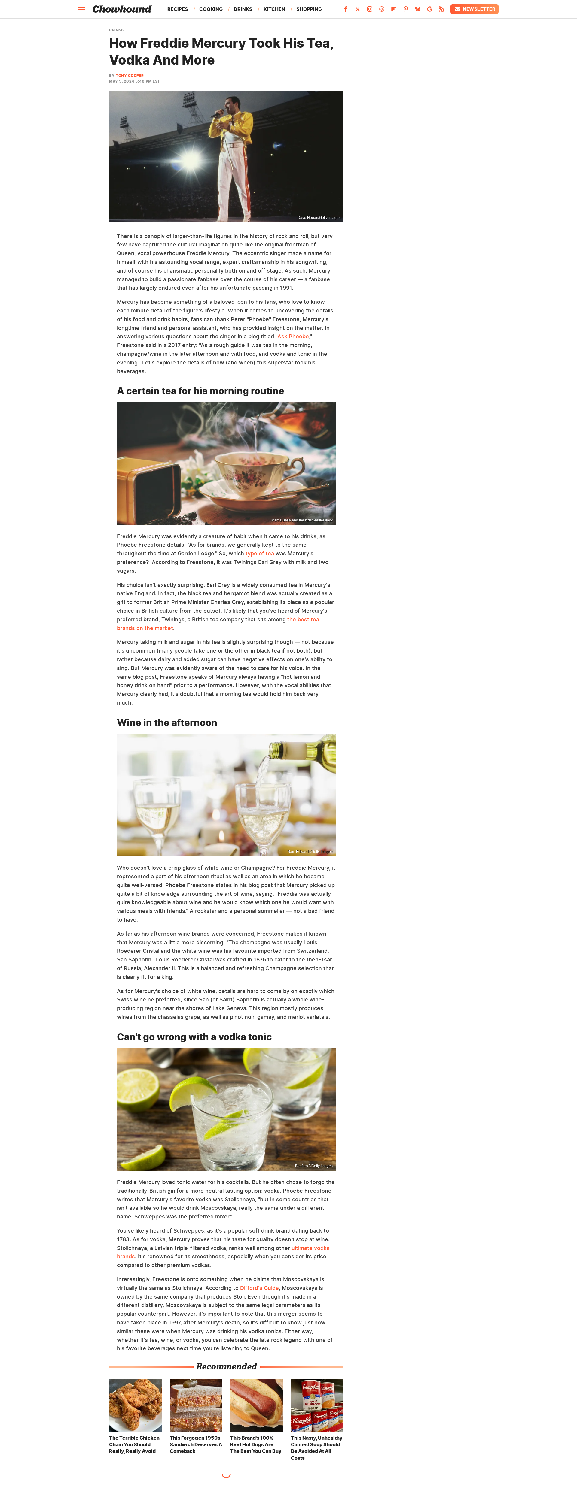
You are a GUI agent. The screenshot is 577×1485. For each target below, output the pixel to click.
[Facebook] (345, 11)
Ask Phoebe (293, 336)
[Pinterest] (405, 11)
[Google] (429, 11)
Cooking (211, 9)
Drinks (243, 9)
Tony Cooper (130, 75)
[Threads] (381, 11)
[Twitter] (357, 11)
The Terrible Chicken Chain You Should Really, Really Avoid (134, 1444)
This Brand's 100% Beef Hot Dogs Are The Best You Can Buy (256, 1444)
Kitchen (274, 9)
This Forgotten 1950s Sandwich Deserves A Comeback (196, 1444)
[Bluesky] (417, 11)
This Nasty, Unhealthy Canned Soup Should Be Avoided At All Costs (317, 1448)
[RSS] (441, 11)
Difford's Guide (259, 1288)
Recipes (177, 9)
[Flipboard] (393, 11)
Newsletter (479, 9)
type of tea (259, 553)
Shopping (309, 9)
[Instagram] (369, 11)
